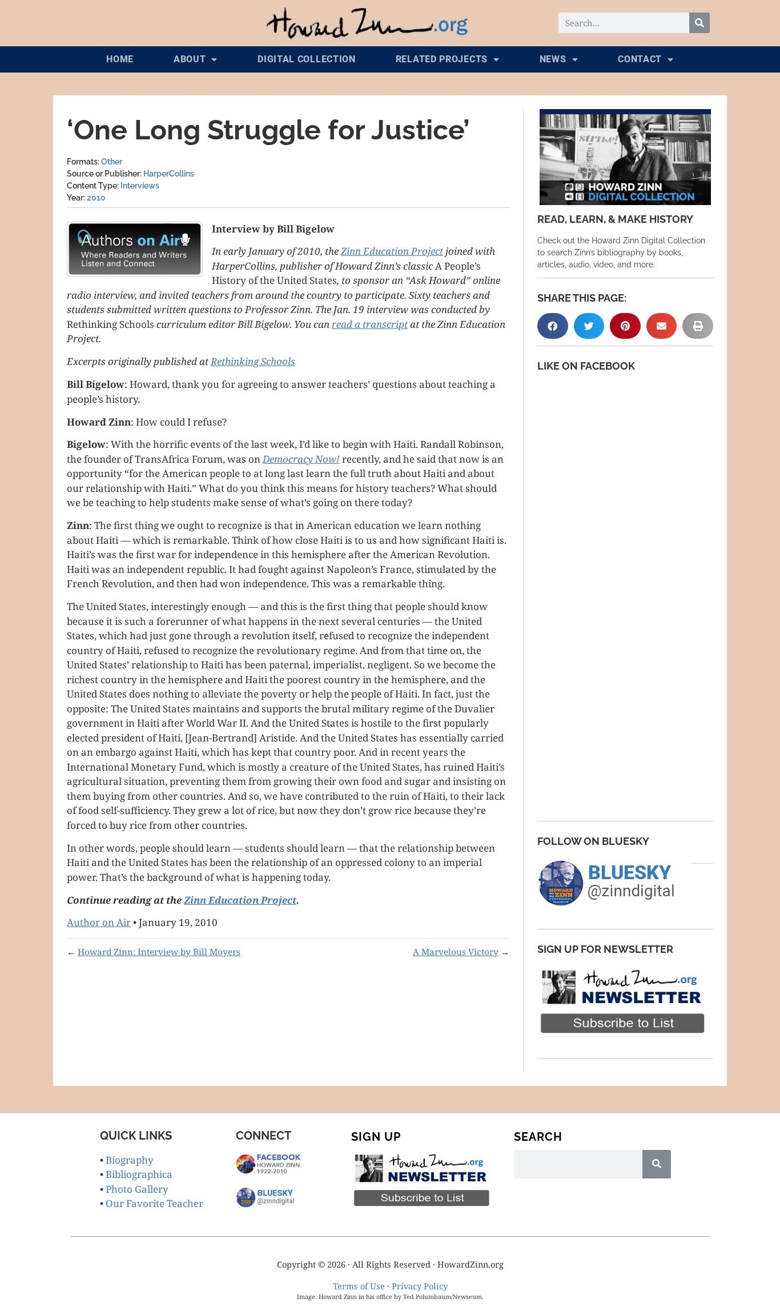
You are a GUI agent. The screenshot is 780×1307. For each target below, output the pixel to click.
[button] (552, 326)
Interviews (139, 185)
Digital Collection (307, 59)
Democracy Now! (301, 459)
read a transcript (370, 324)
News (553, 59)
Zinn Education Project (392, 251)
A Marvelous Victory (455, 951)
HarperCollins (168, 173)
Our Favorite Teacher (154, 1203)
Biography (130, 1159)
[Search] (699, 23)
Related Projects (442, 59)
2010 (96, 197)
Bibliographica (139, 1174)
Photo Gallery (137, 1189)
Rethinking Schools (253, 361)
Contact (640, 59)
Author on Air (99, 922)
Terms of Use (359, 1286)
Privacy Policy (420, 1286)
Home (120, 59)
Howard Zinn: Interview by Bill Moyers (159, 951)
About (190, 59)
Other (111, 161)
